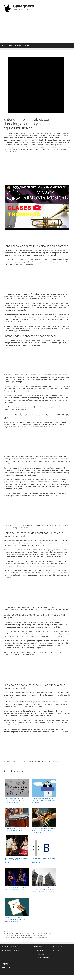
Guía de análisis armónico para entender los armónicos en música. (26, 935)
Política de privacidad (43, 954)
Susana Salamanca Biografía (10, 950)
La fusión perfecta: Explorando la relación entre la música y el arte (15, 889)
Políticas (27, 46)
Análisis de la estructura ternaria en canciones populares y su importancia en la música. (44, 860)
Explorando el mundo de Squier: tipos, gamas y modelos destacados (27, 937)
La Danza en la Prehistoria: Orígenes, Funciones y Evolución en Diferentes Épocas (17, 860)
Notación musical (25, 933)
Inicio (3, 46)
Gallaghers (23, 6)
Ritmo (38, 933)
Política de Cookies (42, 957)
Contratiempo (10, 933)
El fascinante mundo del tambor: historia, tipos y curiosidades (15, 829)
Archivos (8, 931)
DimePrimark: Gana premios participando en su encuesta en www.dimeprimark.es (15, 919)
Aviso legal (39, 950)
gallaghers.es (6, 967)
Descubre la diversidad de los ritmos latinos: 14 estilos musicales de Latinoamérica (43, 830)
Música (17, 933)
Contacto (18, 46)
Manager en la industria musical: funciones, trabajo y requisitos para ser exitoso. (43, 800)
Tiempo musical (46, 933)
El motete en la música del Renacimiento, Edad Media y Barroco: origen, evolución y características (44, 890)
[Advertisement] (37, 28)
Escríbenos (56, 950)
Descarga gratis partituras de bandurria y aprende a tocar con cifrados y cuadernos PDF (15, 800)
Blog (10, 46)
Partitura (33, 933)
